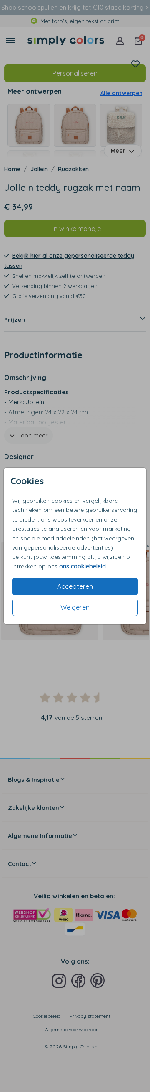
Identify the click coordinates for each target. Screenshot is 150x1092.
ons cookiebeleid (82, 566)
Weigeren (75, 607)
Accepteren (75, 586)
